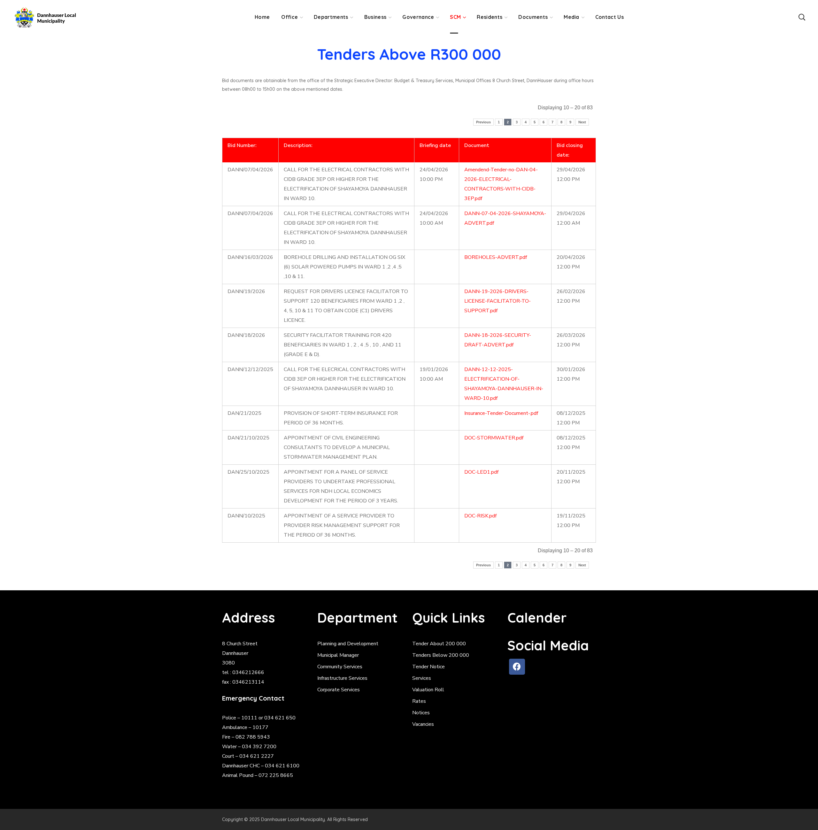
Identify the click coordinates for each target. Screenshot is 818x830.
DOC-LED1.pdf (481, 472)
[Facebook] (517, 667)
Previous (483, 122)
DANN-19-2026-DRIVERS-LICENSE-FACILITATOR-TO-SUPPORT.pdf (497, 301)
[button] (802, 17)
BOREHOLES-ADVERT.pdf (495, 257)
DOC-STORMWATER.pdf (493, 437)
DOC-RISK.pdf (480, 515)
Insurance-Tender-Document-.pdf (501, 413)
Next (582, 122)
